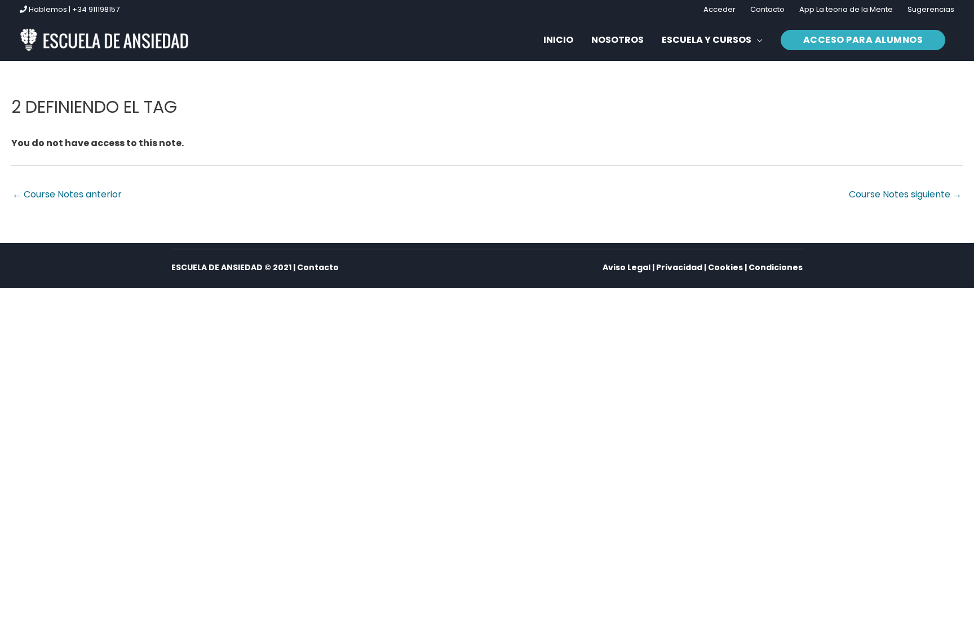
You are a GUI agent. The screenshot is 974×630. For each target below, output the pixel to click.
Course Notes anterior (67, 194)
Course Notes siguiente (905, 194)
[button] (712, 40)
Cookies (725, 267)
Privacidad (679, 267)
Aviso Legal (626, 267)
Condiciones (776, 267)
